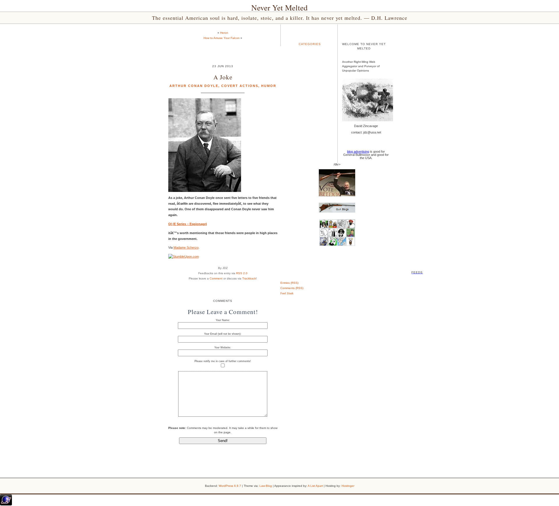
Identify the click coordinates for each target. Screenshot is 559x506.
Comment (216, 278)
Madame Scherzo (186, 247)
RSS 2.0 (241, 273)
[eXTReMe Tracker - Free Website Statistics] (6, 504)
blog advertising (358, 151)
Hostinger (348, 485)
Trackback (249, 278)
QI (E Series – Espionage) (187, 224)
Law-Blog (265, 485)
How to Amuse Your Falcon (222, 38)
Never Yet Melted (279, 7)
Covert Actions (239, 86)
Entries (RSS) (289, 282)
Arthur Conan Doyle (193, 86)
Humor (268, 86)
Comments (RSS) (291, 288)
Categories (310, 44)
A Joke (222, 77)
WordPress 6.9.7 (230, 485)
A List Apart (315, 485)
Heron (224, 32)
